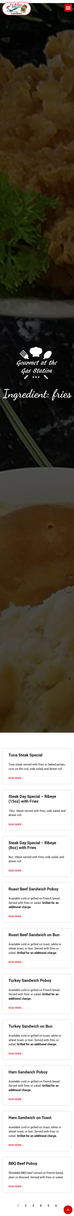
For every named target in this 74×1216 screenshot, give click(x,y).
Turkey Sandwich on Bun (31, 1026)
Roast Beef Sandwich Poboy (33, 889)
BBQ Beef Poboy (23, 1163)
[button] (68, 8)
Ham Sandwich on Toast (30, 1117)
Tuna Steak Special (25, 755)
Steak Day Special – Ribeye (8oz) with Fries (32, 845)
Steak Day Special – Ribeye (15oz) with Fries (32, 799)
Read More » (16, 778)
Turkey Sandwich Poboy (30, 980)
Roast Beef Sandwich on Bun (34, 935)
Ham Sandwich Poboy (28, 1072)
